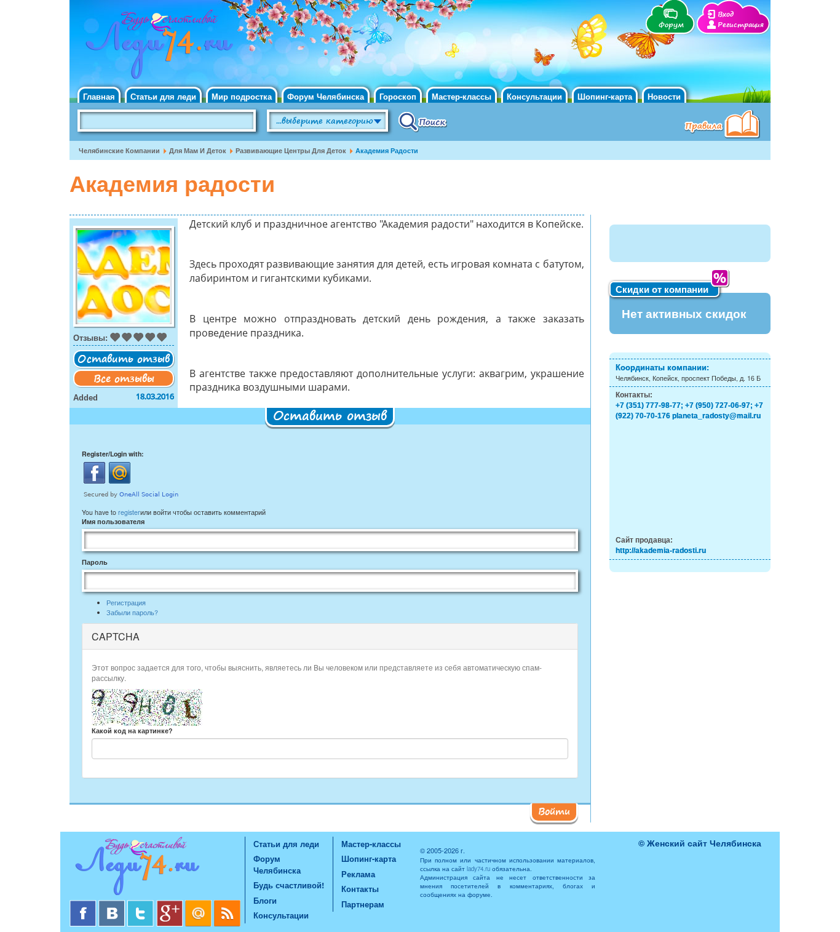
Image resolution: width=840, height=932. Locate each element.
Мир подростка (242, 96)
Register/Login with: (113, 453)
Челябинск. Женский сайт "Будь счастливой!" (156, 48)
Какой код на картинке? (132, 730)
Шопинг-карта (604, 96)
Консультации (534, 96)
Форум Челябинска (325, 96)
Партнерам (362, 904)
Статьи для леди (163, 96)
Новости (664, 96)
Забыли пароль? (132, 612)
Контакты (360, 888)
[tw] (141, 904)
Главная (99, 96)
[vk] (112, 904)
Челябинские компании (119, 150)
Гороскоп (397, 96)
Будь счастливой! (288, 885)
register (129, 512)
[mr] (199, 904)
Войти (554, 811)
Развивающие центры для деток (291, 150)
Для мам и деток (197, 150)
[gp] (170, 904)
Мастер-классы (461, 96)
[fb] (83, 904)
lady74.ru (478, 868)
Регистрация (741, 25)
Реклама (358, 874)
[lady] (157, 868)
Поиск (422, 121)
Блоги (265, 900)
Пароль (95, 562)
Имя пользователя (113, 521)
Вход (726, 14)
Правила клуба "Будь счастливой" (724, 125)
